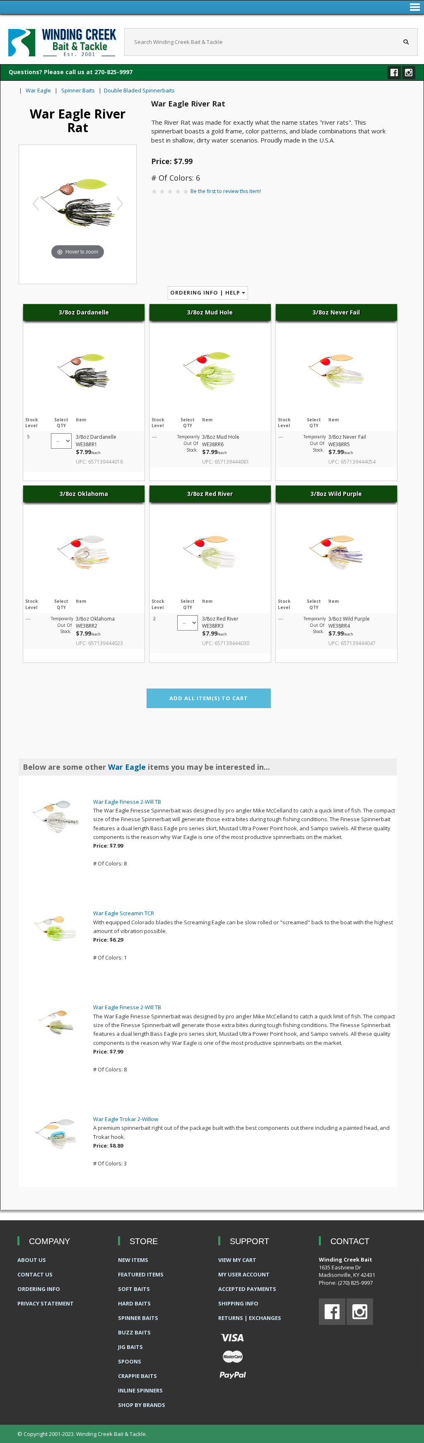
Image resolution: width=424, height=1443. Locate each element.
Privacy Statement (45, 1303)
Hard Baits (134, 1303)
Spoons (129, 1361)
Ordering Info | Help (206, 292)
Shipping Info (238, 1303)
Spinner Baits (78, 90)
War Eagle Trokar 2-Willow (125, 1119)
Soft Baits (134, 1289)
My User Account (244, 1274)
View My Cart (237, 1260)
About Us (31, 1260)
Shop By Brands (141, 1405)
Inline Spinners (140, 1390)
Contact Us (35, 1274)
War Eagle (38, 90)
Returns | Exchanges (249, 1318)
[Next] (119, 203)
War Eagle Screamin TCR (123, 913)
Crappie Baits (137, 1376)
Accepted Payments (247, 1289)
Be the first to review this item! (225, 191)
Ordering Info (38, 1289)
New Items (133, 1260)
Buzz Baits (134, 1332)
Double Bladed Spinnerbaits (139, 90)
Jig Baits (130, 1347)
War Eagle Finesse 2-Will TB (127, 801)
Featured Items (141, 1274)
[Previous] (35, 203)
